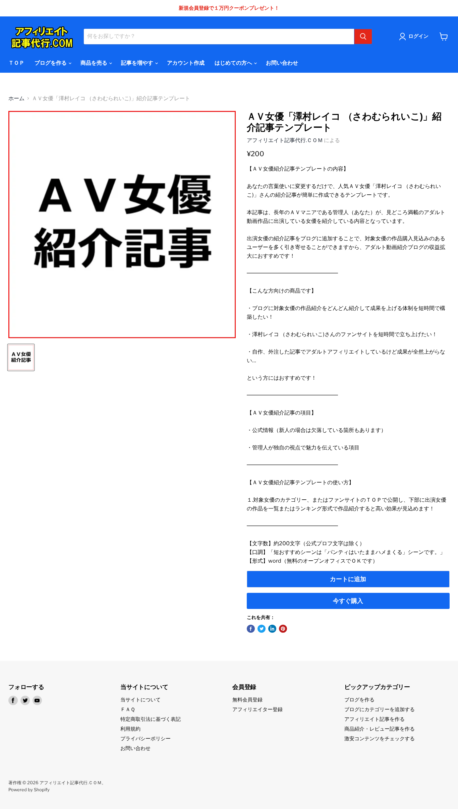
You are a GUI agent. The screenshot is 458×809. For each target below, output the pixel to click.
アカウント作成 (186, 63)
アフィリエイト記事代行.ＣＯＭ (285, 140)
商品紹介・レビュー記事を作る (379, 729)
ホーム (16, 99)
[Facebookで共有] (251, 629)
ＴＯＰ (16, 63)
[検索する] (363, 36)
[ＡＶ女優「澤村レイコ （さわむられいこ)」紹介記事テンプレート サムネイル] (21, 357)
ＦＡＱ (127, 709)
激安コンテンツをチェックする (379, 739)
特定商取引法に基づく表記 (150, 719)
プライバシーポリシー (145, 739)
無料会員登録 (247, 700)
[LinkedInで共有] (272, 629)
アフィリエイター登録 (257, 709)
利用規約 (130, 729)
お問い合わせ (282, 63)
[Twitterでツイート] (261, 629)
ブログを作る (51, 63)
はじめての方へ (234, 63)
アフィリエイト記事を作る (374, 719)
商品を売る (94, 63)
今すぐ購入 (348, 600)
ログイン (418, 36)
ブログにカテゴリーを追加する (379, 709)
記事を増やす (137, 63)
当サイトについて (140, 700)
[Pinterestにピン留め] (283, 629)
